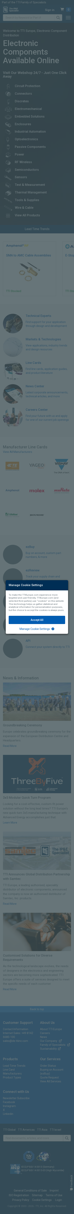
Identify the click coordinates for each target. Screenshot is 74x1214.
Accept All (37, 619)
